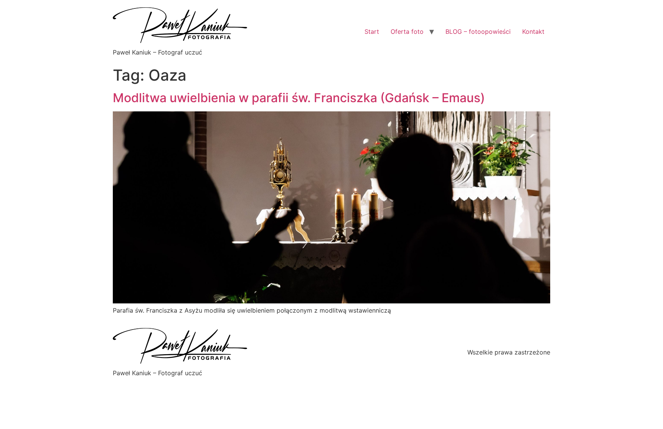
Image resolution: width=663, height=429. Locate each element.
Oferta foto (407, 31)
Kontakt (533, 31)
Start (371, 31)
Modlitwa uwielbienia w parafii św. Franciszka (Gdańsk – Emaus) (299, 97)
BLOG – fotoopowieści (478, 31)
